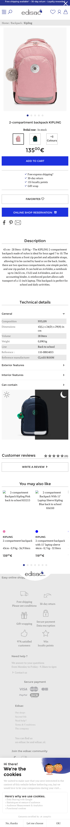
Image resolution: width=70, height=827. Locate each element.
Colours (52, 138)
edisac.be (24, 742)
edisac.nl (40, 742)
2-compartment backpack (17, 540)
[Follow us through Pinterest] (10, 222)
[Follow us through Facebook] (4, 222)
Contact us (20, 672)
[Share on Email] (18, 222)
